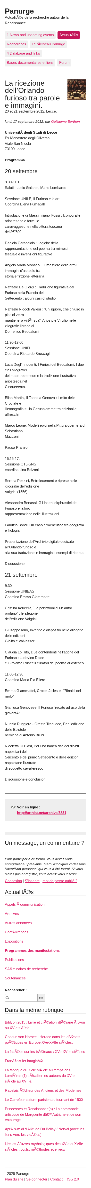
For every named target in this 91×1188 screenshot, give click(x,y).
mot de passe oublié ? (59, 881)
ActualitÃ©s (68, 35)
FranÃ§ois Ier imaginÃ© (24, 1061)
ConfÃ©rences (16, 932)
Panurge (19, 11)
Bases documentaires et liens (30, 62)
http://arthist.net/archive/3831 (41, 813)
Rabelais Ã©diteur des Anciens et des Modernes (43, 1090)
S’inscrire (32, 881)
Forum (64, 62)
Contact (56, 1179)
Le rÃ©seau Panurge (48, 44)
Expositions (14, 941)
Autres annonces (18, 923)
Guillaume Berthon (65, 121)
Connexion (13, 881)
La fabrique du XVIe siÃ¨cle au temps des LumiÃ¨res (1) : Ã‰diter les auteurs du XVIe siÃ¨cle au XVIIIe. (39, 1075)
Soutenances (15, 978)
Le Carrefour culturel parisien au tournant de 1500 (44, 1100)
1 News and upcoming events (30, 35)
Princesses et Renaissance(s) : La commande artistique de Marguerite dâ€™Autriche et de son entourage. (43, 1114)
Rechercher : (16, 990)
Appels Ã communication (24, 904)
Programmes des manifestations (32, 950)
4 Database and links (23, 53)
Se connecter (36, 1179)
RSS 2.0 (72, 1179)
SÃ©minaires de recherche (26, 969)
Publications (14, 960)
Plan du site (14, 1179)
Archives (12, 913)
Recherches (16, 44)
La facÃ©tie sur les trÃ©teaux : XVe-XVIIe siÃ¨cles (45, 1052)
